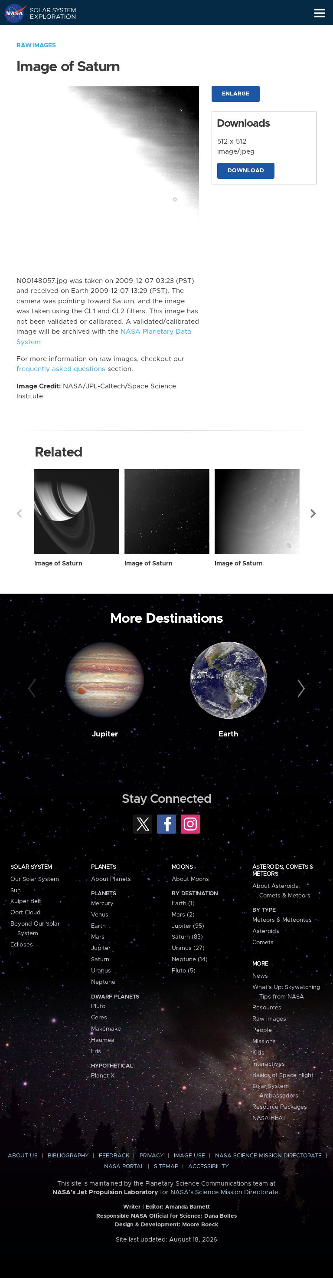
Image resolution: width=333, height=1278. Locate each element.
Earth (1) (183, 903)
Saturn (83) (187, 937)
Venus (99, 915)
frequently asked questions (60, 369)
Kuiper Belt (25, 901)
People (262, 1030)
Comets (263, 943)
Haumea (102, 1040)
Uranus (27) (188, 948)
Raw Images (36, 46)
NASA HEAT (269, 1118)
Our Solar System (34, 879)
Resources (266, 1008)
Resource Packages (279, 1107)
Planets (103, 867)
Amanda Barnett (187, 1207)
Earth (228, 734)
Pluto (98, 1006)
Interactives (268, 1064)
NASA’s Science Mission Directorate (224, 1192)
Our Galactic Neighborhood (48, 33)
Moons (182, 867)
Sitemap (166, 1167)
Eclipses (21, 945)
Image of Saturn (58, 564)
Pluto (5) (184, 971)
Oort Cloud (25, 913)
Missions (264, 1041)
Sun (15, 890)
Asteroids (265, 931)
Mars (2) (183, 915)
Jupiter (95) (188, 926)
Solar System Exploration (48, 13)
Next (313, 513)
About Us (23, 1156)
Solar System (31, 867)
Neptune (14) (190, 959)
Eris (96, 1051)
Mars (97, 937)
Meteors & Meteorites (282, 920)
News (260, 976)
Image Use (189, 1156)
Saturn (100, 959)
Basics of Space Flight (282, 1075)
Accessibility (208, 1167)
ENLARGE (235, 94)
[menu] (320, 13)
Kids (258, 1053)
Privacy (152, 1156)
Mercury (102, 903)
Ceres (99, 1018)
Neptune (103, 982)
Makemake (106, 1029)
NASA (11, 13)
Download (246, 171)
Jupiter (105, 734)
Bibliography (68, 1156)
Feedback (114, 1156)
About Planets (111, 879)
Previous (19, 513)
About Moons (190, 879)
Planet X (102, 1076)
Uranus (101, 971)
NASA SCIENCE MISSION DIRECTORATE (268, 1156)
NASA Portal (124, 1167)
